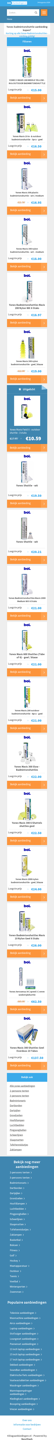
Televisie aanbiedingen (22, 1312)
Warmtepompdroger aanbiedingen (21, 1392)
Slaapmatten (16, 1139)
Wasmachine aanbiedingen (24, 1318)
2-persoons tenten (19, 1090)
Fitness (14, 1250)
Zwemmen (15, 1291)
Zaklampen (16, 1149)
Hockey (14, 1260)
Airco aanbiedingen (20, 1323)
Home (9, 19)
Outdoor (14, 1271)
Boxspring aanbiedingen (23, 1404)
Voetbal (14, 1281)
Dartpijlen (15, 1110)
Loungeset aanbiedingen (23, 1338)
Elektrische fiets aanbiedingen (26, 1375)
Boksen (14, 1245)
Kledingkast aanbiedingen (24, 1398)
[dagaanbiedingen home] (15, 3)
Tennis (13, 1276)
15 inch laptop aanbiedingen (25, 1354)
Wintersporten (17, 1286)
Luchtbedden (17, 1125)
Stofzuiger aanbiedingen (23, 1333)
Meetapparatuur (18, 1265)
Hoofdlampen (17, 1120)
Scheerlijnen (16, 1135)
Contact (27, 1428)
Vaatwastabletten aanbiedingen (27, 1380)
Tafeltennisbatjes (19, 1144)
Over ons (27, 1420)
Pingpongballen (18, 1130)
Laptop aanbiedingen (21, 1328)
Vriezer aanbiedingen (21, 1409)
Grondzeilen (16, 1115)
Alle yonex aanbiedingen (22, 1086)
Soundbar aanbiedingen (22, 1370)
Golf (12, 1255)
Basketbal (15, 1239)
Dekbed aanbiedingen (21, 1364)
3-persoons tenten (19, 1095)
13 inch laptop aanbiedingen (25, 1349)
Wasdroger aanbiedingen (23, 1385)
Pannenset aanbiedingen (23, 1344)
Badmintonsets (18, 1100)
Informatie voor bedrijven (27, 1424)
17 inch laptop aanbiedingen (25, 1359)
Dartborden (16, 1105)
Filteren (27, 41)
